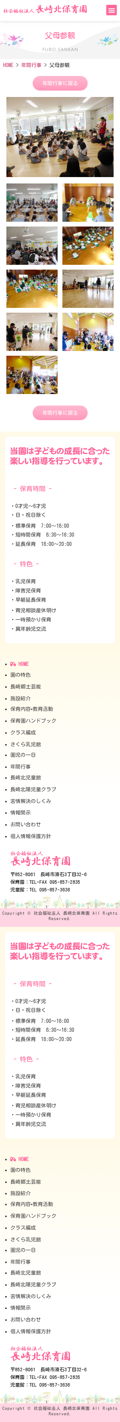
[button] (111, 10)
